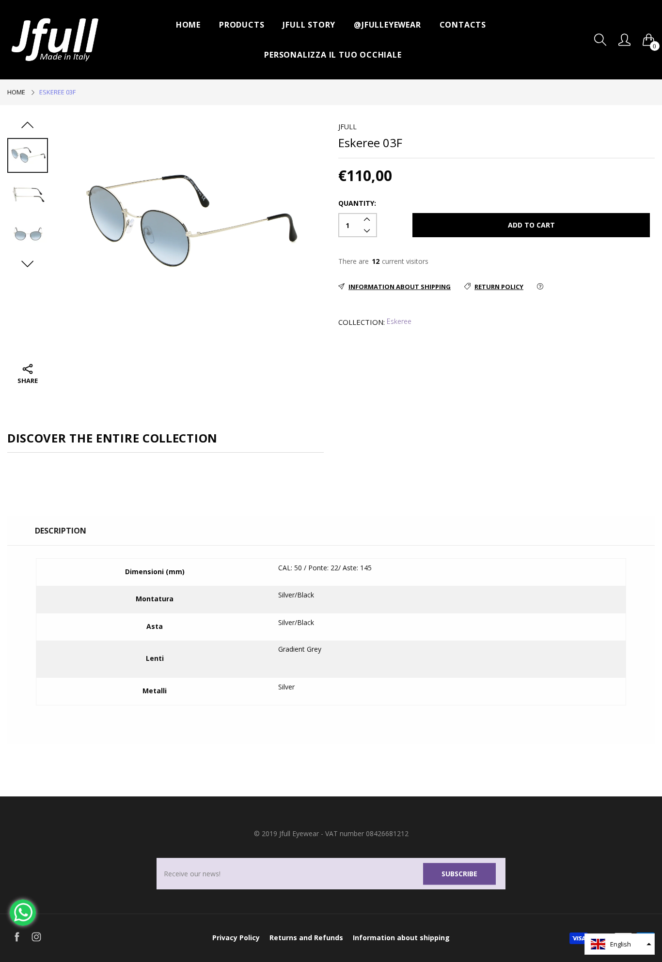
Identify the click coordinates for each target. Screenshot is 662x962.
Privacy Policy (236, 937)
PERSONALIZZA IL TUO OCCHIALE (332, 54)
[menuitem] (188, 25)
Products (241, 24)
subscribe (459, 873)
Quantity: (357, 203)
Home (188, 24)
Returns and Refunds (306, 937)
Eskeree (399, 321)
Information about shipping (401, 937)
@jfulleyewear (387, 24)
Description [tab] (60, 530)
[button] (619, 944)
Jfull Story (309, 24)
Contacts (463, 24)
